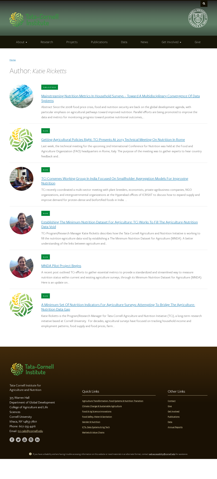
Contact (172, 400)
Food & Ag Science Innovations (96, 411)
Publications (174, 416)
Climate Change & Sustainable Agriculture (102, 406)
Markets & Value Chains (93, 432)
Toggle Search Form (203, 3)
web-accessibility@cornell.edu (162, 454)
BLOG (45, 131)
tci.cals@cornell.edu (30, 431)
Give (170, 406)
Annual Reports (175, 427)
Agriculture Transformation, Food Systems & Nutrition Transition (112, 400)
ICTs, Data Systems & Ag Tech (96, 427)
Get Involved (173, 411)
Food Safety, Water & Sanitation (97, 416)
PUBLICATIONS (49, 87)
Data (170, 421)
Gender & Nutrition (91, 421)
